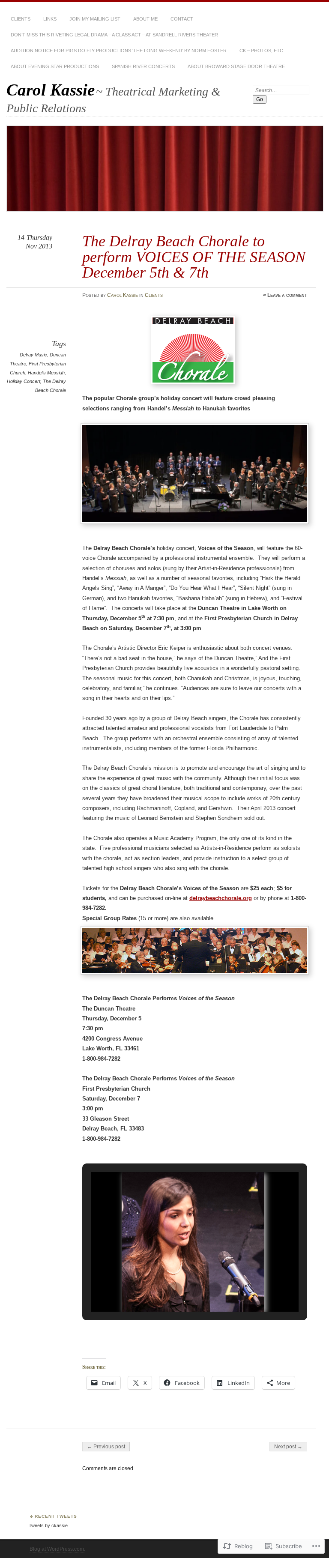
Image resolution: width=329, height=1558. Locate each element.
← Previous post (106, 1447)
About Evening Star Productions (55, 66)
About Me (145, 18)
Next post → (288, 1447)
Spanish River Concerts (143, 66)
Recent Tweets (56, 1516)
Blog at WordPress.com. (57, 1549)
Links (50, 18)
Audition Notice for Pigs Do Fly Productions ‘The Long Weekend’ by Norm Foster (119, 50)
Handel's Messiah (46, 372)
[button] (174, 1290)
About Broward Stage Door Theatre (236, 66)
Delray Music (33, 354)
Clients (20, 18)
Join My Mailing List (94, 18)
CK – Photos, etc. (261, 50)
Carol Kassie (50, 90)
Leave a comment (287, 295)
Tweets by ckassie (48, 1525)
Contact (181, 18)
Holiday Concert (23, 381)
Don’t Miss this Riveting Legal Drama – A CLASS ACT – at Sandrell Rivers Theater (114, 34)
